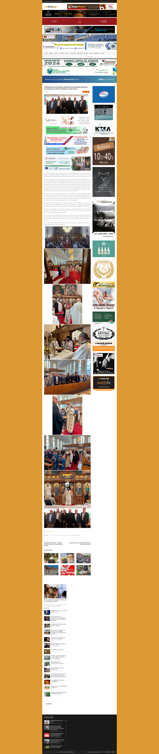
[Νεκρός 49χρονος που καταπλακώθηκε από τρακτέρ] (47, 663)
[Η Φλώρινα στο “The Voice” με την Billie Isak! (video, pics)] (47, 612)
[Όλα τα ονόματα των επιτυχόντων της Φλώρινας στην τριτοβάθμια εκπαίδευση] (55, 591)
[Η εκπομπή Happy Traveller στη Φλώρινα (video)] (47, 669)
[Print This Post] (45, 103)
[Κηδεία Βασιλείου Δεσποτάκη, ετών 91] (46, 722)
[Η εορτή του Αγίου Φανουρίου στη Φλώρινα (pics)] (83, 558)
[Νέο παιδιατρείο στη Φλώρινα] (47, 651)
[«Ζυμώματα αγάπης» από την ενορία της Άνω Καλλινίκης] (83, 570)
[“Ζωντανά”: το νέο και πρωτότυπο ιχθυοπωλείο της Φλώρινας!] (47, 639)
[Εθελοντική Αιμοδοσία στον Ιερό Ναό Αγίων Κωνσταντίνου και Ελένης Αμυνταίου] (67, 570)
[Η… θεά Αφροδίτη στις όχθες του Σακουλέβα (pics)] (47, 682)
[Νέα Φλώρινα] (50, 6)
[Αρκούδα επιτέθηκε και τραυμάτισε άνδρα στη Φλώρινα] (47, 645)
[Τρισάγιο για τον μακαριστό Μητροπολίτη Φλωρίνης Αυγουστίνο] (51, 558)
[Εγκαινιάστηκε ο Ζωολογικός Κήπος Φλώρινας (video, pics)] (47, 626)
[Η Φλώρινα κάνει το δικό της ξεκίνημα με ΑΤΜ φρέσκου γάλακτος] (47, 694)
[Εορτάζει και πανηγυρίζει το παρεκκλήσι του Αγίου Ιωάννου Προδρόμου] (51, 570)
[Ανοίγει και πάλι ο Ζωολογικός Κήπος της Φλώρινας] (47, 688)
